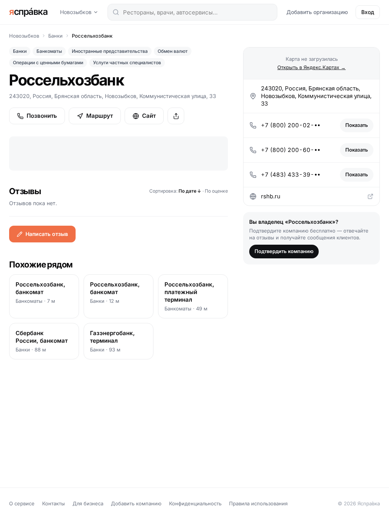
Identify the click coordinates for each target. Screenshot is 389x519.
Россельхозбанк (92, 36)
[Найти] (116, 12)
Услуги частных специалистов (127, 62)
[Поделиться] (176, 116)
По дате (190, 191)
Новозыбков (76, 12)
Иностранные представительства (110, 51)
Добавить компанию (136, 503)
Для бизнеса (88, 503)
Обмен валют (173, 51)
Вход (367, 12)
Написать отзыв (46, 234)
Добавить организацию (317, 12)
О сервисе (22, 503)
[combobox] (192, 12)
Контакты (53, 503)
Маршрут (99, 115)
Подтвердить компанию (284, 251)
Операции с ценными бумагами (48, 62)
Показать (356, 125)
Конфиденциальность (195, 503)
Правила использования (258, 503)
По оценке (216, 191)
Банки (55, 36)
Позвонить (42, 115)
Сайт (149, 115)
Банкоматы (49, 51)
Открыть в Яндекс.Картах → (311, 67)
